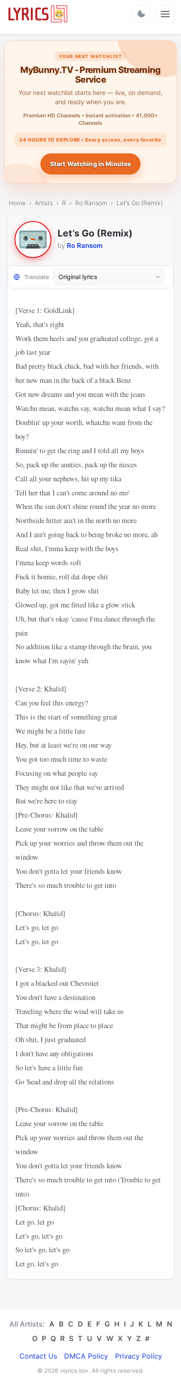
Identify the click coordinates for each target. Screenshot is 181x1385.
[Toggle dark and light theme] (141, 13)
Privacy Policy (138, 1356)
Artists (44, 203)
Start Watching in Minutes (90, 163)
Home (17, 203)
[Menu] (165, 13)
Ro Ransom (91, 203)
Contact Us (38, 1356)
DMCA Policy (86, 1356)
